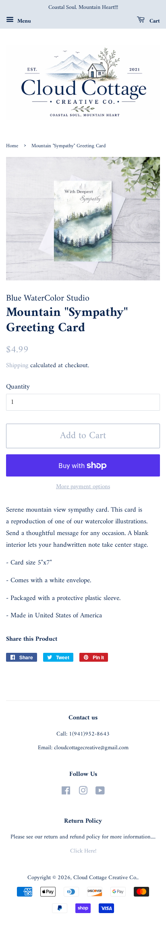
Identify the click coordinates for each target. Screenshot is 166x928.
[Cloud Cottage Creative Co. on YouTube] (100, 793)
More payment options (83, 486)
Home (12, 146)
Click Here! (83, 851)
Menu (23, 21)
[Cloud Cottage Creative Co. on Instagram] (83, 793)
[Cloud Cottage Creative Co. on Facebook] (66, 793)
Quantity (18, 387)
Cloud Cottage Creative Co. (105, 878)
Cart (154, 21)
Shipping (17, 365)
